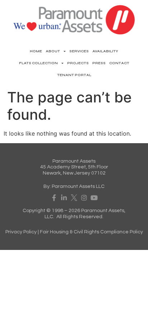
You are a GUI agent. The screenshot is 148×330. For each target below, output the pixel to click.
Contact (119, 63)
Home (36, 51)
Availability (105, 51)
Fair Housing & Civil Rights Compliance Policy (91, 231)
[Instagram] (84, 197)
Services (79, 51)
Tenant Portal (74, 75)
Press (99, 63)
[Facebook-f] (54, 197)
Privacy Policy (21, 231)
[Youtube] (94, 197)
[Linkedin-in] (64, 197)
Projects (78, 63)
